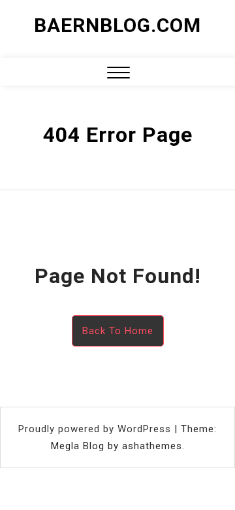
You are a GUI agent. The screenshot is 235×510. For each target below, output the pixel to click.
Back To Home (117, 331)
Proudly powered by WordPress (96, 429)
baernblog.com (117, 25)
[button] (118, 74)
